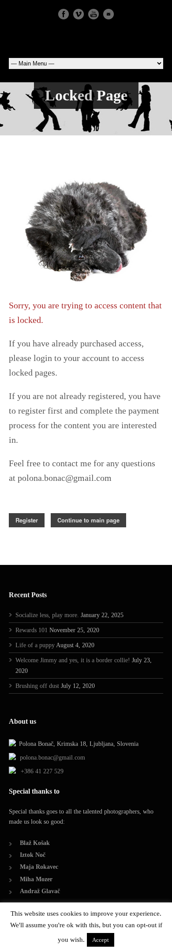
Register (26, 520)
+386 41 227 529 (42, 771)
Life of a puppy (35, 645)
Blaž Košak (35, 843)
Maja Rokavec (39, 867)
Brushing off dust (37, 686)
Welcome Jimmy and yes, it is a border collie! (72, 660)
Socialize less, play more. (47, 615)
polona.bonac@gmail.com (52, 757)
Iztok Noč (32, 855)
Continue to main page (88, 520)
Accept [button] (100, 940)
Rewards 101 (31, 630)
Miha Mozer (36, 879)
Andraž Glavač (40, 891)
